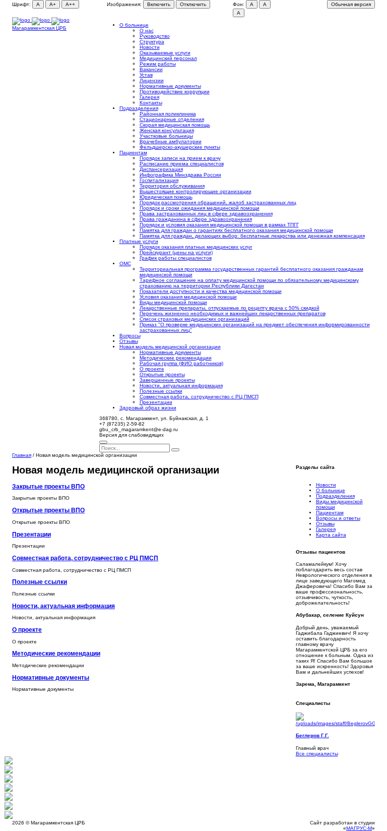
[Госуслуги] (9, 808)
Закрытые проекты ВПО (48, 486)
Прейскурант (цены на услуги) (176, 252)
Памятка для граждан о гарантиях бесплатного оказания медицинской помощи (236, 230)
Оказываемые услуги (165, 52)
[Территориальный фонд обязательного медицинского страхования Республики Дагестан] (9, 799)
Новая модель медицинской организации (170, 346)
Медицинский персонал (168, 58)
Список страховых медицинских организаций (194, 319)
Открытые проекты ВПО (48, 510)
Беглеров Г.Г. (312, 735)
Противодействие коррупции (175, 91)
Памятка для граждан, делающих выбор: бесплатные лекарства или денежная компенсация (252, 236)
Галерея (149, 97)
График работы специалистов (176, 258)
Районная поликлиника (168, 113)
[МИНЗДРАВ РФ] (9, 790)
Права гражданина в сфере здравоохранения (196, 219)
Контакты (151, 102)
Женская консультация (167, 130)
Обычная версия (351, 4)
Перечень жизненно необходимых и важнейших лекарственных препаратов (233, 313)
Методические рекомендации (176, 358)
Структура (152, 41)
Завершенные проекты (167, 380)
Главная (21, 455)
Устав (146, 75)
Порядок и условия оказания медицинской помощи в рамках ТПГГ (219, 224)
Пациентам (133, 152)
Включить (158, 4)
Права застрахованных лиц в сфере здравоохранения (206, 213)
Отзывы (128, 341)
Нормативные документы (170, 86)
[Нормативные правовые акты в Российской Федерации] (9, 817)
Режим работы (158, 64)
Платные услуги (138, 241)
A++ (70, 4)
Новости (150, 47)
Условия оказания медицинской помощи (188, 297)
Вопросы (130, 335)
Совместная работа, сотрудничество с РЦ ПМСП (199, 396)
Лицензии (152, 80)
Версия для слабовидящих (131, 435)
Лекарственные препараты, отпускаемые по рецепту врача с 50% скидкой (229, 308)
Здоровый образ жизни (147, 407)
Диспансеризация (161, 169)
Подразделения (138, 108)
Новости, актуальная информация (181, 385)
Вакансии (151, 69)
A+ (52, 4)
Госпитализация (159, 180)
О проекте (152, 369)
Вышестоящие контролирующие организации (195, 191)
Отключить (193, 4)
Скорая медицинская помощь (175, 125)
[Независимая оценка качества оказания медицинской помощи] (9, 762)
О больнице (134, 25)
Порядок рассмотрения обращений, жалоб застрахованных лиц (218, 202)
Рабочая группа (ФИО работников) (181, 363)
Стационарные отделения (172, 119)
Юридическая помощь (166, 197)
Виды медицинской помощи (173, 302)
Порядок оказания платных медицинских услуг (196, 247)
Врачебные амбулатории (171, 141)
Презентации (156, 402)
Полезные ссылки (161, 391)
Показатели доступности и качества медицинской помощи (211, 291)
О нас (147, 30)
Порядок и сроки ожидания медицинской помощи (200, 208)
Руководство (155, 36)
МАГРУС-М (359, 828)
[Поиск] (103, 442)
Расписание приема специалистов (182, 163)
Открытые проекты (162, 374)
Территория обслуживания (172, 186)
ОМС (125, 263)
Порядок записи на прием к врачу (180, 158)
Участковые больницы (166, 136)
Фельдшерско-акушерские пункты (180, 147)
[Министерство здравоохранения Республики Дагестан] (9, 781)
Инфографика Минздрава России (180, 174)
